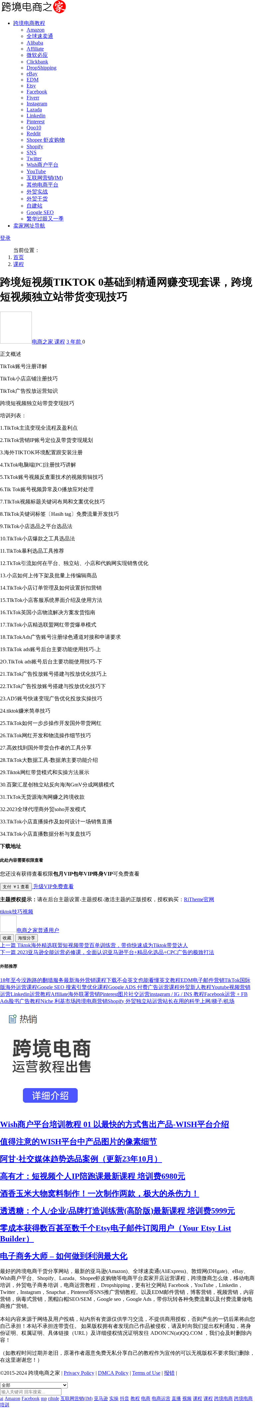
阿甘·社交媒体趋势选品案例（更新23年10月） (81, 1159)
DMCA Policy (113, 1373)
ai (1, 1398)
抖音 (124, 1398)
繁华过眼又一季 (45, 218)
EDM (33, 79)
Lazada (34, 109)
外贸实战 (37, 192)
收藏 (7, 937)
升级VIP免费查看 (53, 886)
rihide (53, 1398)
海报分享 (26, 937)
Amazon (35, 30)
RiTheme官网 (199, 899)
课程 (18, 264)
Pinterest (35, 121)
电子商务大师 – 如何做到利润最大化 (64, 1256)
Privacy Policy (79, 1373)
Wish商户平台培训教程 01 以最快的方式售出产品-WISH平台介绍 (114, 1124)
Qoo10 (34, 127)
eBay (32, 73)
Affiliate (35, 49)
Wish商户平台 (42, 165)
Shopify (35, 146)
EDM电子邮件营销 (202, 980)
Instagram (37, 103)
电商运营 (161, 1398)
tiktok (6, 912)
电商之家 (43, 342)
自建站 (34, 206)
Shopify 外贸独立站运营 (135, 1001)
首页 (18, 257)
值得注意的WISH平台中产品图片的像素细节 (78, 1141)
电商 (145, 1398)
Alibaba (35, 43)
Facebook (37, 91)
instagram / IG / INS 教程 (177, 994)
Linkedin (36, 115)
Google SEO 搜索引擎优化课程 (72, 987)
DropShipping (41, 67)
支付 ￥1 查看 (16, 886)
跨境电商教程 (29, 23)
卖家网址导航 (29, 225)
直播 (176, 1398)
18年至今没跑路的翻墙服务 (32, 980)
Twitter (34, 158)
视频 (28, 912)
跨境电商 (223, 1398)
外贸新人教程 (196, 987)
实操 (114, 1398)
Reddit (34, 133)
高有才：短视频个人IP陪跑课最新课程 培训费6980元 (92, 1176)
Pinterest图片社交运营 (125, 994)
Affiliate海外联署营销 (75, 994)
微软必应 (37, 55)
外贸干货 (37, 199)
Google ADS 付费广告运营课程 (144, 987)
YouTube (36, 171)
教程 (135, 1398)
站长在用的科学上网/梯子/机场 (198, 1001)
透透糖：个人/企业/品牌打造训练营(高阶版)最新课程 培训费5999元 (117, 1210)
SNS (32, 152)
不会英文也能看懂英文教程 (149, 980)
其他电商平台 (42, 185)
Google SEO (40, 212)
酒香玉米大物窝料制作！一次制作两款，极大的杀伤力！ (99, 1193)
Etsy (31, 85)
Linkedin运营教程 (31, 994)
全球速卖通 (40, 36)
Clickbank (37, 62)
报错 (169, 1373)
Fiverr (33, 97)
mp (44, 1398)
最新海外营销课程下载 (90, 980)
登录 (5, 238)
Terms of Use (146, 1373)
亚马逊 (101, 1398)
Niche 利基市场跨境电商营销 (74, 1001)
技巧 (17, 912)
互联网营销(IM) (45, 178)
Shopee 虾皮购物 (46, 140)
